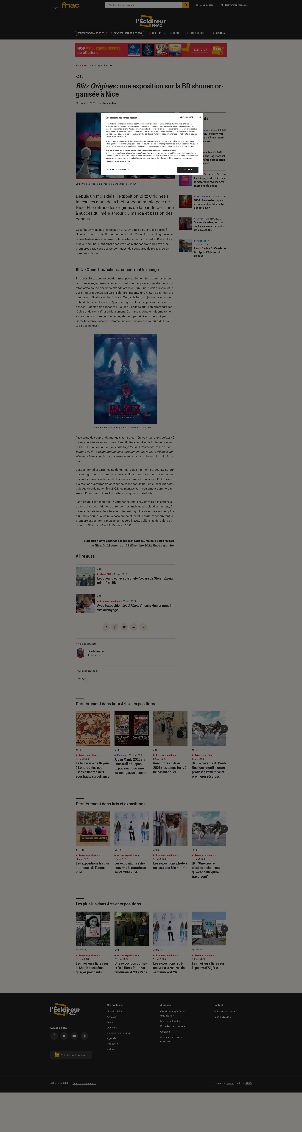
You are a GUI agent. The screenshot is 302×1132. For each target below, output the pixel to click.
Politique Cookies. (187, 146)
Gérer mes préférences (118, 170)
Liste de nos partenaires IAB (118, 161)
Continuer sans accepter (190, 117)
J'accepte (187, 170)
